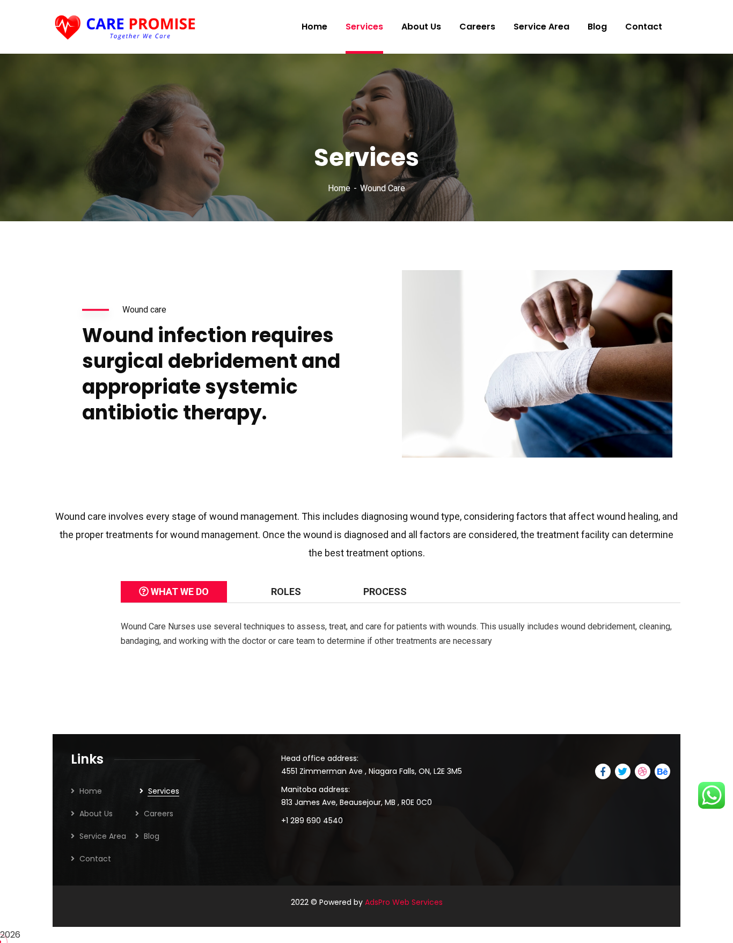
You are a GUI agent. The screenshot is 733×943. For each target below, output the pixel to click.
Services (163, 791)
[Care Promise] (127, 26)
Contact (95, 858)
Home (339, 188)
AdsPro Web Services (404, 902)
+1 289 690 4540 (312, 820)
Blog (151, 836)
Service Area (102, 836)
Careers (158, 813)
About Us (96, 813)
